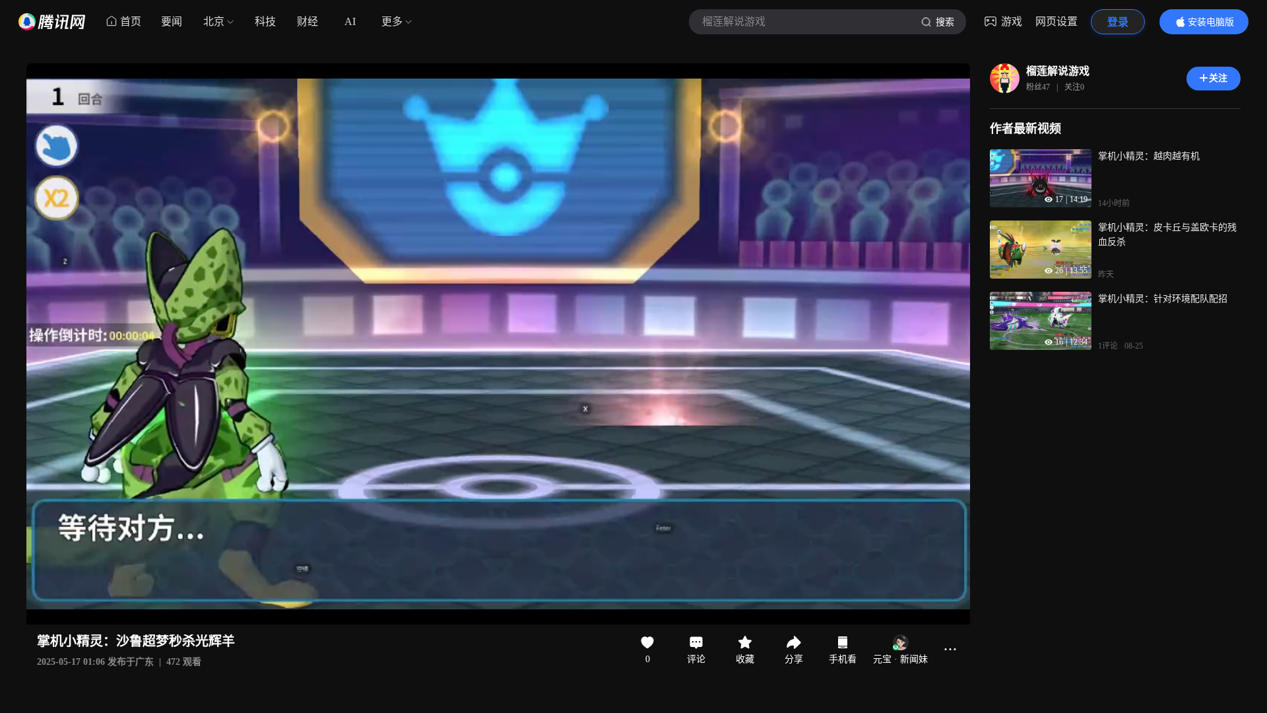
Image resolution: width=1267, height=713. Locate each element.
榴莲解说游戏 (1057, 71)
